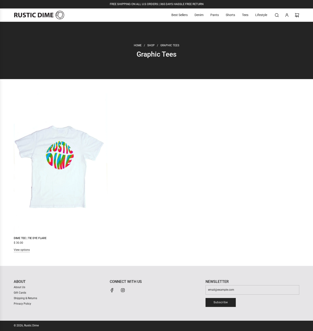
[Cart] (297, 15)
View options (22, 249)
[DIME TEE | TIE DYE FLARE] (60, 163)
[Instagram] (123, 290)
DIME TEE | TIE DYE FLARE (30, 238)
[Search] (277, 15)
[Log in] (287, 15)
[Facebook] (112, 290)
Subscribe (221, 302)
